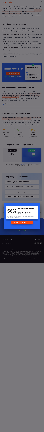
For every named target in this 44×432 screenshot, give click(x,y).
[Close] (39, 205)
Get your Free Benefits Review (21, 222)
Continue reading (22, 226)
